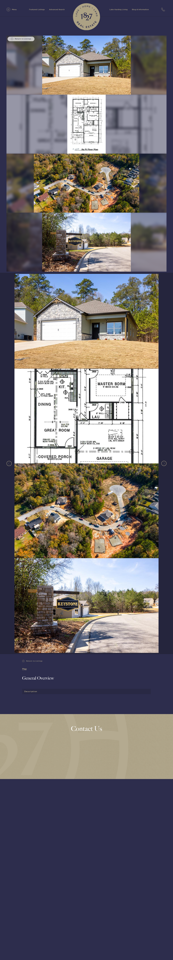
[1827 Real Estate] (86, 16)
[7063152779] (164, 9)
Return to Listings (34, 661)
